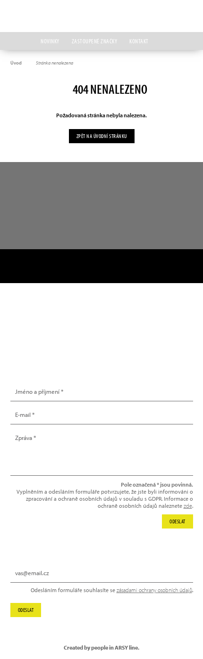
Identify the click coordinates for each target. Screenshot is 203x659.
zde (188, 505)
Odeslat (26, 609)
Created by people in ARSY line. (101, 647)
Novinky (50, 41)
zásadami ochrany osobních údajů (154, 590)
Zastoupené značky (95, 41)
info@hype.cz (37, 336)
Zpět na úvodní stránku (101, 135)
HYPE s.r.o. (101, 16)
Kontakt (139, 41)
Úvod (16, 63)
